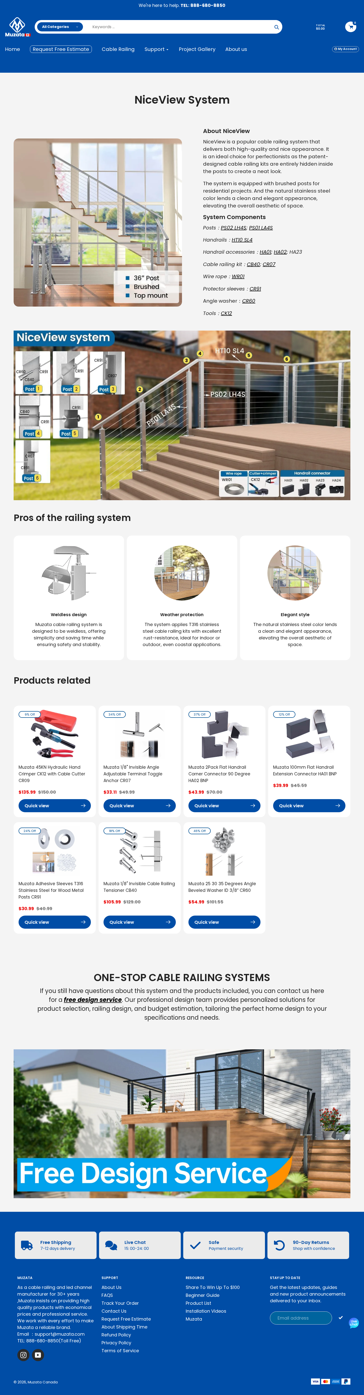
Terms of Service (120, 1351)
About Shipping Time (124, 1327)
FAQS (107, 1295)
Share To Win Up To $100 (213, 1287)
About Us (112, 1287)
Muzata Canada (43, 1382)
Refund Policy (116, 1335)
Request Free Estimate (126, 1319)
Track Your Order (120, 1303)
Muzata (194, 1319)
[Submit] (341, 1317)
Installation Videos (206, 1311)
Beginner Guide (202, 1295)
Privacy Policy (116, 1343)
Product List (198, 1303)
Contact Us (114, 1311)
